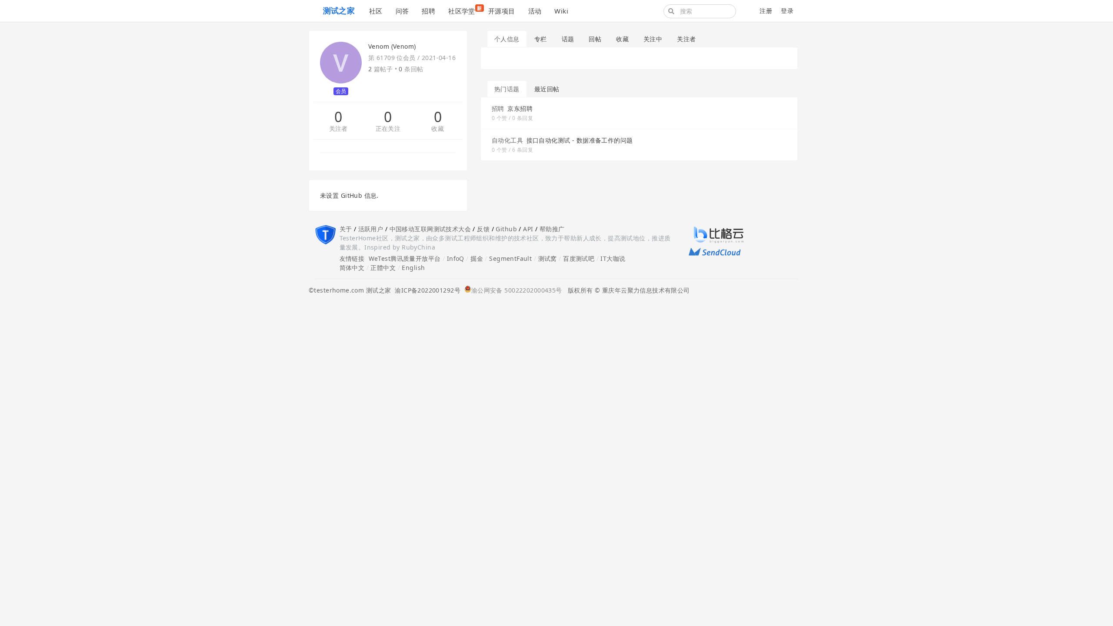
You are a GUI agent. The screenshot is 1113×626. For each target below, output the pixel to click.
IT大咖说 (612, 258)
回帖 (595, 39)
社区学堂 (465, 10)
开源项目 (501, 11)
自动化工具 (507, 140)
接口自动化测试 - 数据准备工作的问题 (580, 140)
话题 (568, 39)
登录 (787, 11)
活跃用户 (370, 229)
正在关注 (388, 129)
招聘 (428, 11)
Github (506, 229)
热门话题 (507, 89)
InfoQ (455, 258)
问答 (402, 11)
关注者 (338, 129)
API (528, 229)
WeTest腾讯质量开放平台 (405, 258)
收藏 (437, 129)
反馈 (483, 229)
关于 (346, 229)
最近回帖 (547, 89)
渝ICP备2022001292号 (425, 290)
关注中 (652, 39)
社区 (376, 11)
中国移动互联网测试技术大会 (430, 229)
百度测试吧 (578, 258)
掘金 (476, 258)
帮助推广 (552, 229)
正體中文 (383, 267)
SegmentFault (510, 258)
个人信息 (507, 39)
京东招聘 (520, 108)
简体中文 (352, 267)
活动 (535, 11)
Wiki (561, 11)
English (413, 267)
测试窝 (547, 258)
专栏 (540, 39)
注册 (766, 11)
